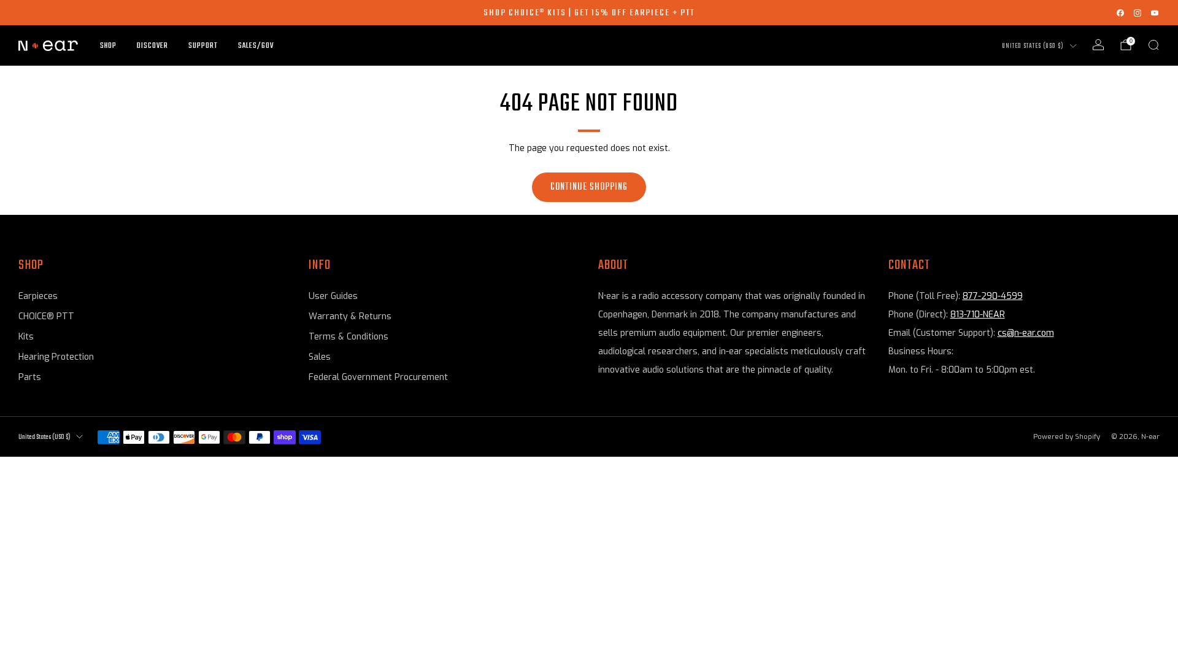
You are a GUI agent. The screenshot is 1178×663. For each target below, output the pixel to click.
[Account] (1098, 45)
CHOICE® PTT (46, 316)
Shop (108, 45)
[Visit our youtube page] (1154, 12)
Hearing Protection (56, 357)
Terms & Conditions (348, 337)
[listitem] (589, 12)
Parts (29, 377)
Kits (26, 337)
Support (203, 45)
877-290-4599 (993, 296)
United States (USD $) (1033, 46)
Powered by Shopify (1066, 436)
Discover (152, 45)
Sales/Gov (256, 45)
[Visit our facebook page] (1120, 12)
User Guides (333, 296)
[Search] (1153, 45)
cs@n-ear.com (1026, 333)
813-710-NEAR (977, 314)
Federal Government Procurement (378, 377)
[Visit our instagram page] (1137, 12)
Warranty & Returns (350, 316)
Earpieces (38, 296)
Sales (320, 357)
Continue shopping (589, 187)
